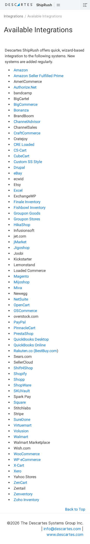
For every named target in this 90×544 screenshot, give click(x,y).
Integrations (13, 16)
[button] (58, 5)
